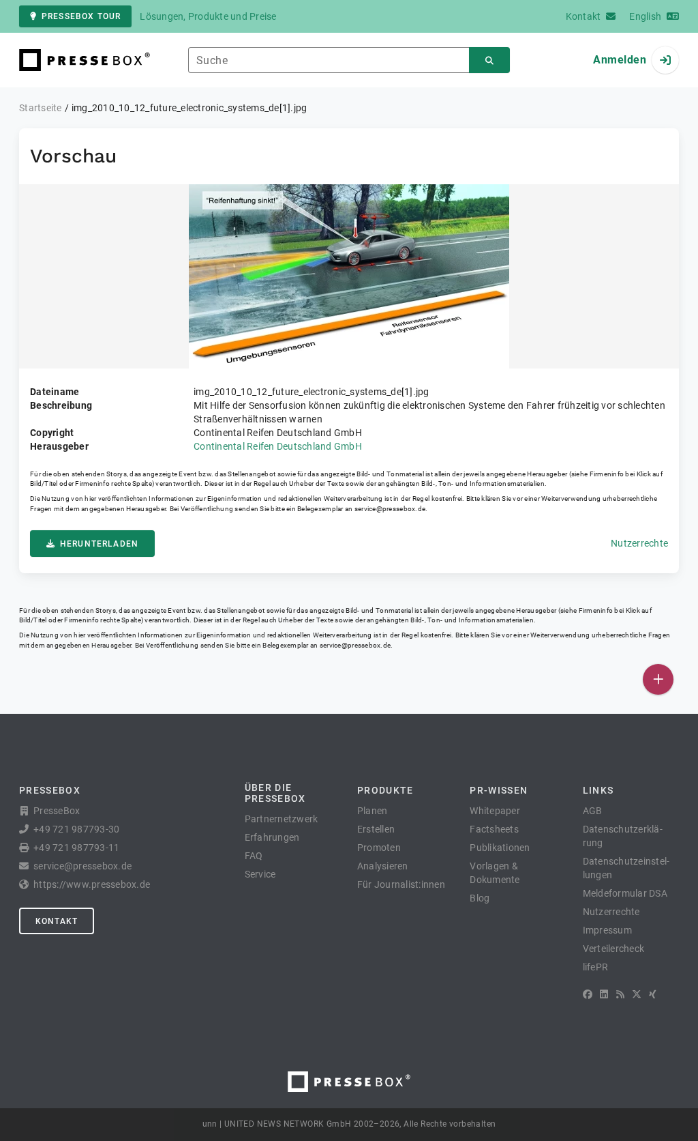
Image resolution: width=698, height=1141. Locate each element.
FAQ (254, 855)
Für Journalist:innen (401, 884)
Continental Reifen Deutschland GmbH (278, 446)
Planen (372, 810)
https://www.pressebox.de (91, 884)
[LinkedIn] (604, 994)
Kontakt (56, 921)
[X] (636, 994)
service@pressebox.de (389, 508)
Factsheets (494, 829)
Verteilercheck (614, 948)
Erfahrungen (272, 837)
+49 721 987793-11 (76, 847)
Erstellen (376, 829)
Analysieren (382, 866)
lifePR (596, 967)
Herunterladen (99, 544)
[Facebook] (587, 994)
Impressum (607, 930)
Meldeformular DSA (625, 893)
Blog (479, 898)
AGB (593, 810)
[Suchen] (489, 60)
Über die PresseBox (275, 793)
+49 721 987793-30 (76, 829)
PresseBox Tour (81, 16)
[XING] (652, 994)
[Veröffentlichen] (658, 679)
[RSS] (620, 994)
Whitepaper (495, 810)
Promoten (379, 847)
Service (260, 874)
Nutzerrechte (639, 543)
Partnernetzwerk (281, 818)
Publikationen (500, 847)
